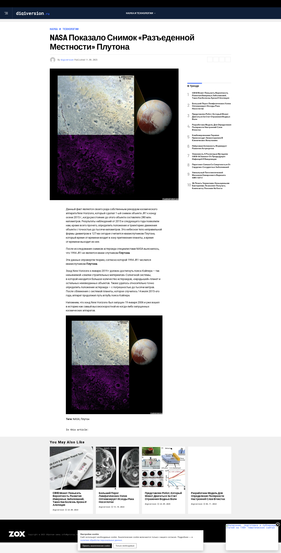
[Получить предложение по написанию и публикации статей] (252, 537)
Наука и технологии (139, 13)
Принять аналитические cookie (96, 546)
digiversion (67, 59)
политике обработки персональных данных (101, 540)
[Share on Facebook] (210, 59)
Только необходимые (125, 546)
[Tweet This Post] (216, 59)
